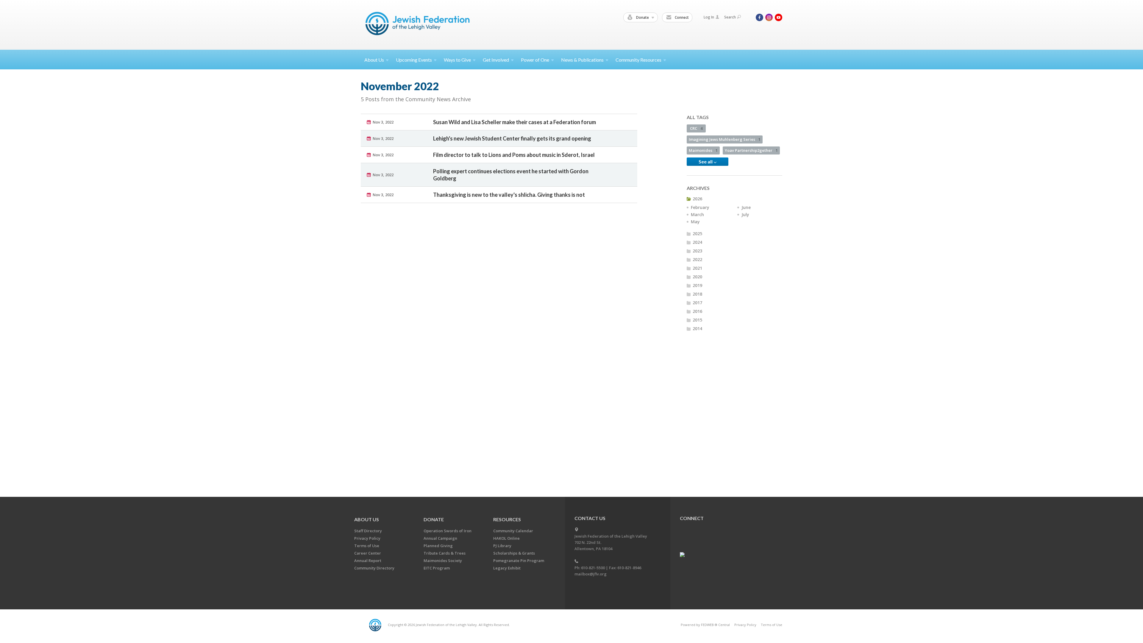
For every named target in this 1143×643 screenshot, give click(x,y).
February (700, 207)
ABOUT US (366, 519)
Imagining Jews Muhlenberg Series (725, 139)
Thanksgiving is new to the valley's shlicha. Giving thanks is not (509, 194)
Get (496, 60)
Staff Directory (368, 530)
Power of (535, 60)
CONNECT (692, 518)
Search (730, 17)
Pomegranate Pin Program (518, 560)
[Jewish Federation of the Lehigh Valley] (419, 24)
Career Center (367, 553)
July (745, 214)
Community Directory (374, 568)
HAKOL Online (506, 538)
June (746, 207)
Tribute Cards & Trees (445, 553)
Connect (681, 17)
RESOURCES (507, 519)
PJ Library (502, 545)
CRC (696, 128)
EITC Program (437, 568)
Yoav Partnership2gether (751, 150)
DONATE (434, 519)
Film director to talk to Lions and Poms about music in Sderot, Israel (514, 155)
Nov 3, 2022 (383, 122)
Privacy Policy (367, 538)
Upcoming (414, 60)
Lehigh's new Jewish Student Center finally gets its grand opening (512, 138)
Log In (709, 17)
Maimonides (703, 150)
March (697, 214)
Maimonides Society (443, 560)
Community (638, 60)
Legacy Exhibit (507, 568)
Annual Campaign (440, 538)
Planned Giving (438, 545)
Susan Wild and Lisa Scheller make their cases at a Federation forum (514, 122)
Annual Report (367, 560)
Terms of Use (366, 545)
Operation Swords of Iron (447, 530)
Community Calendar (513, 530)
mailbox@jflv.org (590, 574)
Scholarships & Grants (514, 553)
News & (582, 60)
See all (706, 161)
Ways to (457, 60)
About (374, 60)
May (695, 221)
